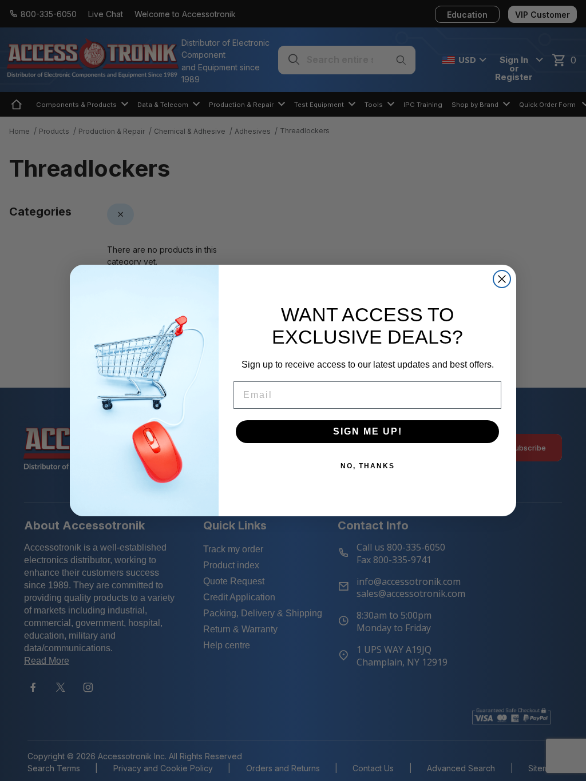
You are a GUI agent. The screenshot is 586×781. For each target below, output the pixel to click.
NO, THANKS (367, 466)
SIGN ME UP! (367, 431)
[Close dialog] (501, 279)
